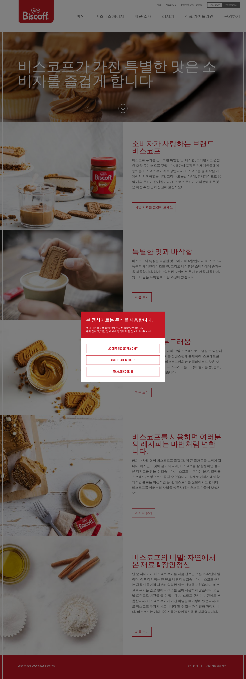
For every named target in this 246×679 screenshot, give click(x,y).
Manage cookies (123, 371)
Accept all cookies (123, 360)
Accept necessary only (123, 348)
